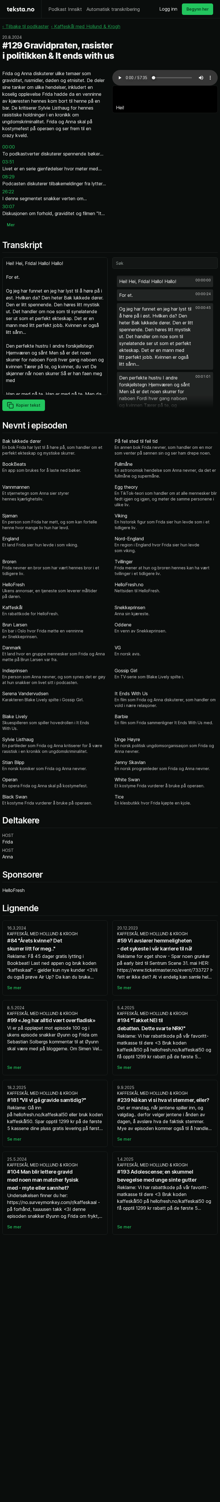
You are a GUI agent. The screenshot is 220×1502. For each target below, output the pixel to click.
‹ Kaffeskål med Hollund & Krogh (85, 26)
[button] (165, 281)
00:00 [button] (8, 147)
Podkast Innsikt (65, 9)
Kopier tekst (28, 405)
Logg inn (168, 9)
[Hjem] (20, 9)
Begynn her (197, 9)
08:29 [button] (8, 177)
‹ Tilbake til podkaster (25, 26)
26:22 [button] (8, 191)
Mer (11, 224)
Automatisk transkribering (113, 9)
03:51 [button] (8, 162)
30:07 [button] (8, 206)
